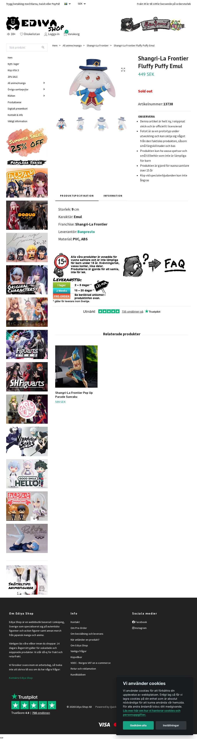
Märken (11, 95)
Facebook (141, 622)
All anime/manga (17, 83)
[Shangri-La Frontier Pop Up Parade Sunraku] (76, 366)
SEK (80, 3)
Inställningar (171, 725)
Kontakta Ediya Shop (21, 678)
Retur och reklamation (83, 668)
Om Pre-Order (79, 628)
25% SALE (13, 76)
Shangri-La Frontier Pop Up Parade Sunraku (74, 395)
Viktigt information (17, 121)
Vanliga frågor (79, 651)
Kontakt (75, 622)
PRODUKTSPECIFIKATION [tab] (77, 195)
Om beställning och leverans (87, 633)
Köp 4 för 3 (13, 70)
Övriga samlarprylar (18, 89)
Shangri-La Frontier (98, 45)
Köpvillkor (76, 657)
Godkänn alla (138, 725)
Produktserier (14, 102)
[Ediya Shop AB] (35, 24)
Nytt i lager (13, 63)
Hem (10, 57)
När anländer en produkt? (85, 639)
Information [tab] (113, 195)
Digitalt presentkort (18, 108)
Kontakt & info (15, 114)
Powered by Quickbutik (108, 707)
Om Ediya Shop (79, 645)
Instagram (140, 628)
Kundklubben (78, 674)
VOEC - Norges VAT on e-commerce (91, 663)
